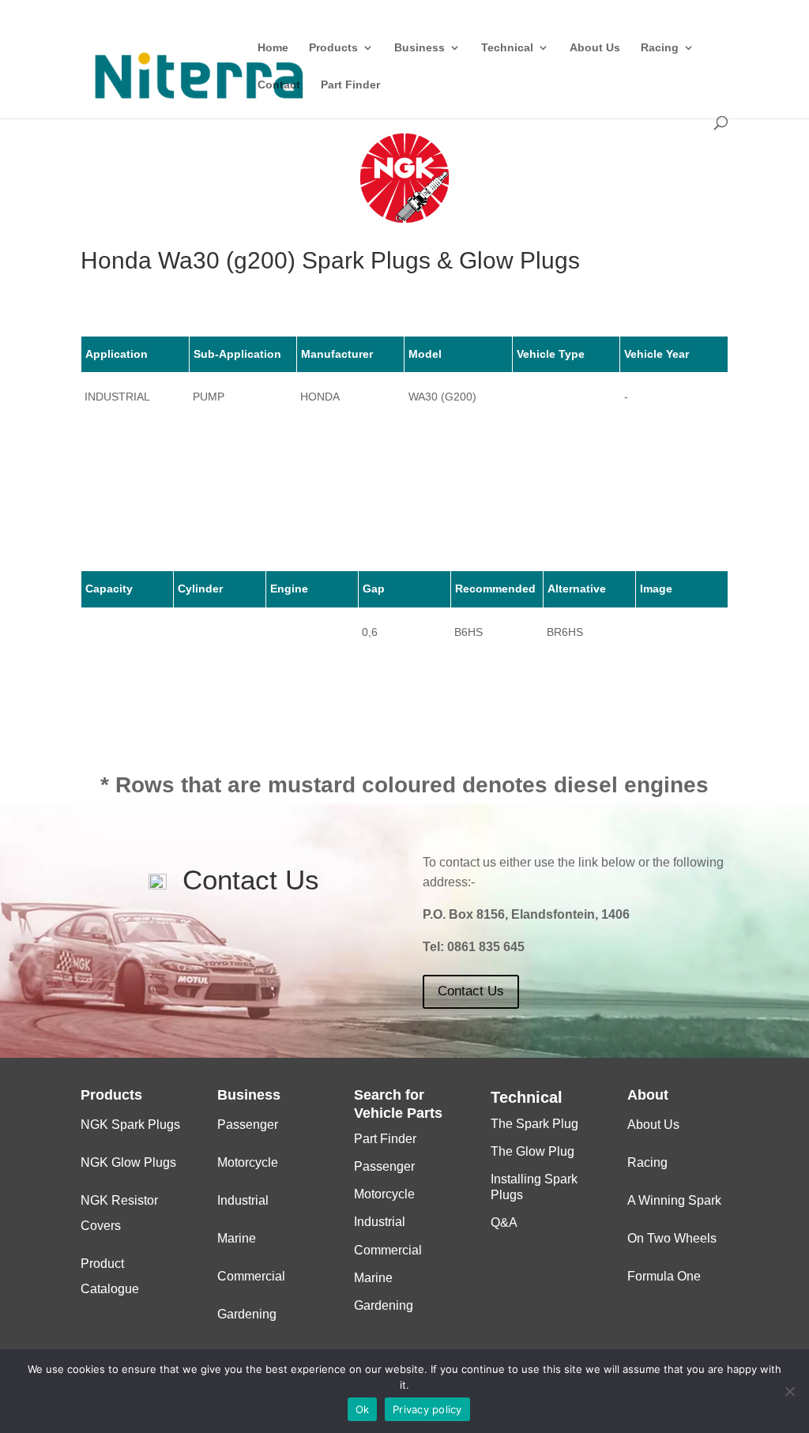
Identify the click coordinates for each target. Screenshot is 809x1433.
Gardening (247, 1314)
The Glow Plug (532, 1151)
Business (419, 48)
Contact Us (471, 991)
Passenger (247, 1124)
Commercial (251, 1276)
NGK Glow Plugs (128, 1162)
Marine (236, 1238)
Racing (660, 48)
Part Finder (350, 85)
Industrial (243, 1200)
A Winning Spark (674, 1200)
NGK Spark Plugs (130, 1124)
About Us (595, 48)
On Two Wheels (672, 1238)
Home (273, 48)
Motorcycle (247, 1162)
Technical (507, 48)
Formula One (664, 1276)
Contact (279, 85)
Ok (363, 1409)
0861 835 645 (486, 946)
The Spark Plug (534, 1123)
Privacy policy (427, 1409)
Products (333, 48)
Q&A (504, 1222)
